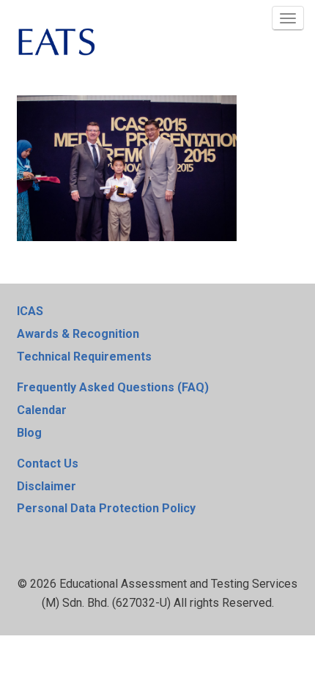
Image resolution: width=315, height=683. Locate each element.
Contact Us (47, 463)
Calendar (42, 410)
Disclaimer (46, 486)
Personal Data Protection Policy (106, 508)
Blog (29, 433)
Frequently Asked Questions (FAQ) (113, 387)
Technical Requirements (84, 356)
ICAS (30, 311)
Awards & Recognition (78, 334)
